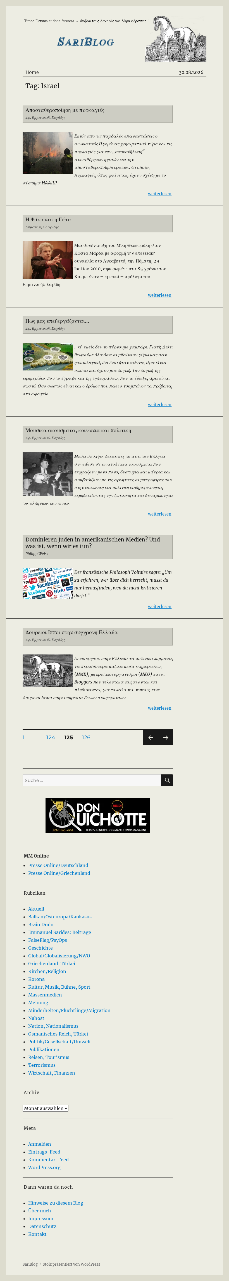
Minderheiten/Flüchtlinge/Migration (69, 1010)
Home (32, 72)
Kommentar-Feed (48, 1159)
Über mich (39, 1210)
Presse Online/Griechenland (59, 873)
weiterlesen (159, 193)
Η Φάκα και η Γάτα (48, 219)
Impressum (40, 1218)
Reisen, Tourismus (48, 1057)
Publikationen (43, 1049)
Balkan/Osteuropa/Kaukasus (60, 916)
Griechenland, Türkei (51, 963)
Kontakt (37, 1234)
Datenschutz (42, 1226)
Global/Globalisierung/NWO (59, 956)
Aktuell (36, 909)
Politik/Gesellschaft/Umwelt (59, 1041)
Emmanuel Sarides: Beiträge (59, 932)
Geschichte (40, 948)
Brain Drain (41, 924)
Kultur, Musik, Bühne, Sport (59, 987)
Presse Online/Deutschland (58, 865)
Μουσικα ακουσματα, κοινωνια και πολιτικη (78, 430)
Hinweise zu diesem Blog (55, 1203)
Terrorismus (42, 1065)
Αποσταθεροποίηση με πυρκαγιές (64, 110)
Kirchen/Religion (47, 971)
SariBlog (30, 1264)
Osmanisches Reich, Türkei (58, 1034)
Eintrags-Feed (44, 1152)
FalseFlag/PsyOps (47, 940)
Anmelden (39, 1144)
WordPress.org (44, 1167)
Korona (36, 979)
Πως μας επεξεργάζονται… (57, 320)
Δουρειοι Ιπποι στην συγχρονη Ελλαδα (71, 632)
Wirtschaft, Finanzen (51, 1073)
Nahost (36, 1018)
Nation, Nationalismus (53, 1026)
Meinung (38, 1002)
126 (88, 737)
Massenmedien (45, 995)
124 (52, 737)
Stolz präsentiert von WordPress (71, 1264)
